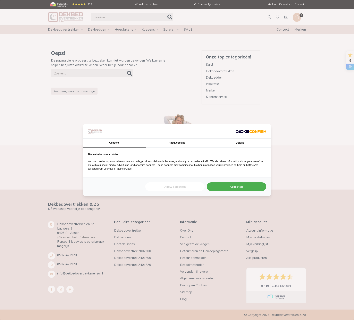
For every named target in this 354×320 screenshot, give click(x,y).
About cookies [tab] (177, 142)
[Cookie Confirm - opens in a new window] (251, 131)
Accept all (237, 186)
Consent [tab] (114, 142)
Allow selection (175, 186)
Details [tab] (240, 142)
